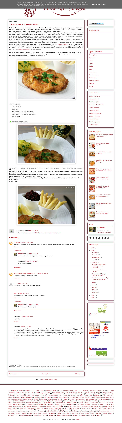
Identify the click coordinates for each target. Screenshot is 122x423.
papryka (15, 408)
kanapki (55, 397)
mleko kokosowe (27, 406)
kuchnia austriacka (41, 233)
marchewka (87, 404)
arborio (9, 390)
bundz (108, 390)
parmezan (22, 408)
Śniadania (91, 57)
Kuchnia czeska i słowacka (96, 104)
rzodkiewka (31, 411)
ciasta (48, 392)
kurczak (51, 404)
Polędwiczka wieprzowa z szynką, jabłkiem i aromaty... (99, 266)
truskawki (87, 413)
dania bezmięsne (43, 394)
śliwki (40, 413)
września (95, 260)
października (96, 257)
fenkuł (33, 395)
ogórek (69, 406)
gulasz (86, 395)
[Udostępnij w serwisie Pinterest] (22, 230)
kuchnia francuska (70, 401)
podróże (110, 408)
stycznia (94, 292)
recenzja (94, 410)
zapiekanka (51, 415)
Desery (91, 86)
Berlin (42, 390)
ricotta (105, 410)
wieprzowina (11, 415)
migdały (16, 406)
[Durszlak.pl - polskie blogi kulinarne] (93, 314)
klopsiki (26, 399)
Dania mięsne (93, 72)
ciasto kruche (65, 392)
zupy (98, 415)
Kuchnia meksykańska (95, 113)
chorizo (43, 392)
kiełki (20, 399)
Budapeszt (98, 390)
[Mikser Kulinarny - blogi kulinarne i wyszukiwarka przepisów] (102, 314)
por (37, 410)
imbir (91, 395)
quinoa (83, 410)
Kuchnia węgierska (94, 122)
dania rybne (81, 394)
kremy (58, 399)
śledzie (35, 413)
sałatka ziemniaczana (51, 411)
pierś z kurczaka (74, 408)
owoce (101, 406)
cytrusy (9, 394)
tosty (77, 413)
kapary (60, 397)
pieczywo (58, 408)
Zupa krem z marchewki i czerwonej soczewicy (103, 195)
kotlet (34, 233)
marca (94, 287)
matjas (107, 404)
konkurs (50, 399)
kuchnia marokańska (20, 402)
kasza (92, 397)
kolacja (36, 399)
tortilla (68, 413)
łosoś (65, 404)
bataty (33, 390)
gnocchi (48, 395)
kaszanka (10, 399)
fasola (17, 395)
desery (95, 394)
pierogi (66, 408)
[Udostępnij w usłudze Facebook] (21, 230)
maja (93, 285)
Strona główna (46, 374)
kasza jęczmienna (108, 397)
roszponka (10, 411)
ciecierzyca (73, 392)
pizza (94, 408)
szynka (30, 413)
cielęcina (22, 233)
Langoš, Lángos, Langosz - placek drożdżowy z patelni (104, 169)
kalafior (49, 397)
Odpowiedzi (18, 250)
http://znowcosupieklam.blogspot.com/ (24, 273)
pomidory (31, 410)
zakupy (39, 415)
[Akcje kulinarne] (105, 333)
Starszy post (79, 374)
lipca (93, 282)
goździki (60, 395)
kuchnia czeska (42, 401)
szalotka (112, 411)
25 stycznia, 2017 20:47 (31, 261)
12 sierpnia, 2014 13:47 (32, 304)
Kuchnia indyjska (93, 110)
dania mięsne (28, 233)
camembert (11, 392)
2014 (92, 250)
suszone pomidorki (104, 411)
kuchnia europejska (52, 233)
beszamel (48, 390)
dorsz (101, 394)
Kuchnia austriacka (94, 96)
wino (17, 415)
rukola (16, 411)
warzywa (98, 413)
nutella (54, 406)
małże (82, 404)
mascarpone (101, 404)
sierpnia (94, 262)
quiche (78, 410)
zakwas (45, 415)
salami (36, 411)
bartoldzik (31, 230)
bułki (104, 390)
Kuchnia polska (93, 119)
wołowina (28, 415)
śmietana (45, 413)
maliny (77, 404)
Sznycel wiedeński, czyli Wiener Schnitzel (98, 274)
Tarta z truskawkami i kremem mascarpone (102, 178)
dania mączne (57, 394)
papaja (9, 408)
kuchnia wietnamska (30, 404)
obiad (59, 233)
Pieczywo (91, 83)
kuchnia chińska (32, 400)
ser (80, 411)
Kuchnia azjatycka (94, 99)
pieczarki (44, 408)
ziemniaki (83, 415)
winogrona (22, 415)
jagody (9, 397)
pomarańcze (24, 410)
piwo (90, 408)
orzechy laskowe (85, 406)
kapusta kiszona (74, 397)
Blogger (77, 419)
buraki (112, 390)
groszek (65, 395)
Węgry (110, 413)
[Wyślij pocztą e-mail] (16, 230)
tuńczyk (92, 413)
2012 (92, 297)
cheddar (24, 392)
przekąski (47, 410)
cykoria (104, 392)
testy (64, 413)
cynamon (110, 392)
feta (38, 395)
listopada (95, 255)
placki (99, 408)
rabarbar (88, 410)
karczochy (82, 397)
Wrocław (35, 415)
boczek (54, 390)
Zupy (90, 69)
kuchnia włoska (41, 404)
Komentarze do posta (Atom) (49, 379)
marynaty (94, 404)
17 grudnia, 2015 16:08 (27, 316)
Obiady (91, 60)
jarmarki (18, 397)
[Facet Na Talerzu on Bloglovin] (96, 24)
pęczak (38, 408)
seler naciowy (73, 411)
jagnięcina (110, 395)
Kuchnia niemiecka (94, 116)
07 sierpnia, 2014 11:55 (21, 283)
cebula (17, 392)
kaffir (45, 397)
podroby (104, 408)
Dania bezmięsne (94, 75)
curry (98, 392)
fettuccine (43, 395)
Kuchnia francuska (94, 107)
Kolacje (91, 63)
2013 (92, 295)
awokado (21, 390)
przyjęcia (55, 410)
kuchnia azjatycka (103, 399)
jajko (13, 397)
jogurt (40, 397)
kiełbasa (15, 399)
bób (76, 390)
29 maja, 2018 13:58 (26, 326)
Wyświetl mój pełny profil (104, 232)
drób (113, 394)
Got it (103, 4)
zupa (93, 415)
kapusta (66, 397)
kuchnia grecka (81, 400)
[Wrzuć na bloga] (17, 230)
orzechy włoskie (94, 406)
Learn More (96, 4)
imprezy (96, 395)
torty (73, 413)
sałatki (60, 411)
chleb (37, 392)
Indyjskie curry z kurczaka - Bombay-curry (104, 161)
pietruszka (84, 408)
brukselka (85, 390)
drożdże (107, 394)
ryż (26, 411)
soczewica (91, 411)
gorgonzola (54, 395)
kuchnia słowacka (84, 402)
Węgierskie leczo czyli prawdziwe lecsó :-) (102, 186)
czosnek (21, 394)
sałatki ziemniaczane (62, 44)
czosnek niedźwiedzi (31, 394)
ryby (22, 411)
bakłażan (27, 390)
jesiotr (36, 397)
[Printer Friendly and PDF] (11, 231)
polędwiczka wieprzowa (14, 410)
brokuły (80, 390)
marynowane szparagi (24, 49)
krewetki (65, 399)
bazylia (37, 390)
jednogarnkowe (27, 397)
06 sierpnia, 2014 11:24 (32, 253)
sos (97, 411)
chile (29, 392)
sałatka (41, 411)
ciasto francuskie (56, 392)
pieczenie (51, 408)
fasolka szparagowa (25, 395)
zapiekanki (75, 415)
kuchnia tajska (94, 402)
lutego (94, 289)
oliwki (78, 406)
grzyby (81, 395)
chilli (32, 392)
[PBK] (94, 333)
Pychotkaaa (17, 242)
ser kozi (85, 411)
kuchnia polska (72, 402)
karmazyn (87, 397)
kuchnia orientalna (60, 402)
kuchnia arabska (80, 399)
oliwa (74, 406)
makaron (71, 404)
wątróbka (105, 413)
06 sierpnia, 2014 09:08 (27, 242)
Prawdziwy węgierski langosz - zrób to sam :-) (104, 135)
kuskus (57, 404)
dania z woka (89, 394)
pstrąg (73, 410)
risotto (110, 410)
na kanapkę (48, 406)
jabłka (104, 395)
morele (34, 406)
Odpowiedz (16, 247)
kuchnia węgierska (18, 404)
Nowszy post (13, 374)
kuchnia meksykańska (32, 402)
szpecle (18, 413)
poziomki (42, 410)
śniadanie (52, 413)
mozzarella (40, 406)
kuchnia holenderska (104, 400)
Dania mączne (93, 77)
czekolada (15, 394)
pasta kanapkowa (31, 408)
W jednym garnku (94, 80)
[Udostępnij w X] (19, 230)
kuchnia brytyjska (19, 401)
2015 (92, 248)
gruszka (71, 395)
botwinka (61, 390)
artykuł (14, 390)
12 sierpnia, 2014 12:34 (22, 293)
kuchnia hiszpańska (92, 401)
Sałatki (91, 66)
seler (67, 411)
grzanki (76, 395)
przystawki (64, 410)
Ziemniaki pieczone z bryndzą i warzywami (102, 212)
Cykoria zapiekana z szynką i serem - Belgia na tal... (100, 278)
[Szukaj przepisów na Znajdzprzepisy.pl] (92, 355)
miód (20, 406)
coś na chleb (86, 392)
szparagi (11, 413)
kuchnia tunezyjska (104, 402)
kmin (30, 399)
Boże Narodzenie (68, 390)
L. (14, 283)
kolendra (43, 399)
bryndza (92, 390)
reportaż (100, 410)
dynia (11, 395)
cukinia (93, 392)
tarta (59, 413)
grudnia (94, 252)
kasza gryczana (99, 397)
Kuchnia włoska (93, 124)
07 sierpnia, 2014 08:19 (42, 273)
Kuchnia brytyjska (94, 102)
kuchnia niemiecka (46, 402)
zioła (89, 415)
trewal (82, 413)
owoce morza (108, 406)
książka (72, 399)
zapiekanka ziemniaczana (64, 415)
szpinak (24, 413)
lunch (62, 404)
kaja (15, 293)
